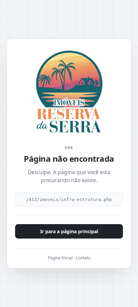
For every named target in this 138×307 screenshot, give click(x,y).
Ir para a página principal (69, 231)
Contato (83, 258)
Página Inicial (60, 258)
